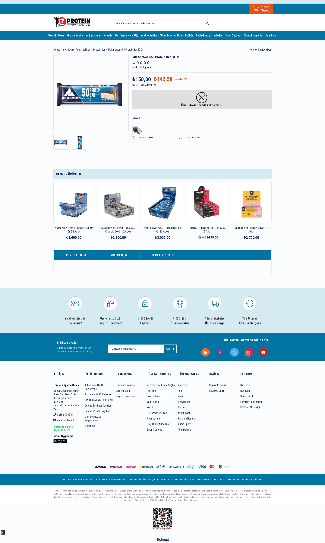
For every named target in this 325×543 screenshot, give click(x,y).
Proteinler (152, 390)
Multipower (184, 412)
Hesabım (245, 390)
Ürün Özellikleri (75, 255)
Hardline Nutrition (187, 418)
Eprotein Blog (123, 390)
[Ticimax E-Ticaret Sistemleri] (162, 540)
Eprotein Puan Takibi (251, 401)
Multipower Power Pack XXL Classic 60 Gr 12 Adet (118, 229)
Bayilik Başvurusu (218, 385)
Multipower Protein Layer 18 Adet (251, 229)
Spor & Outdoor (155, 429)
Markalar (271, 35)
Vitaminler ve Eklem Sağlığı (176, 35)
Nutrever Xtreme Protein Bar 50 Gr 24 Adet (74, 229)
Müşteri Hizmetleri (125, 396)
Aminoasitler (154, 418)
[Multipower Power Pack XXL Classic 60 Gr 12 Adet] (118, 202)
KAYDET (170, 348)
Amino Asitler (149, 35)
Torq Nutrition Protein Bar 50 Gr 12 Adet (207, 229)
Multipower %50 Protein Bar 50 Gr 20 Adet (162, 229)
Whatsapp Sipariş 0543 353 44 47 (63, 428)
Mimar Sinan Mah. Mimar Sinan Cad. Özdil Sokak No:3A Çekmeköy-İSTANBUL (66, 400)
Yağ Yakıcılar (93, 35)
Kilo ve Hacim (154, 396)
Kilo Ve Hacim (75, 35)
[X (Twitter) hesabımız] (234, 352)
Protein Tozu (56, 35)
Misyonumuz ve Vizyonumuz (93, 418)
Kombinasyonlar (253, 35)
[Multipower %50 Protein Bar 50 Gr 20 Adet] (162, 202)
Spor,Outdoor (233, 35)
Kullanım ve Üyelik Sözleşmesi (94, 387)
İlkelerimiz (90, 425)
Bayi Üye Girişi (216, 390)
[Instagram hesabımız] (249, 352)
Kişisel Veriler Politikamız (98, 394)
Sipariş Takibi (247, 396)
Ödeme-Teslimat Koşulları (98, 405)
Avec (181, 396)
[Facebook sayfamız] (220, 352)
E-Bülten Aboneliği (250, 407)
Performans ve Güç (126, 35)
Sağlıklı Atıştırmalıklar (209, 35)
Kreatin (108, 35)
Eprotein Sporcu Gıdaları (67, 385)
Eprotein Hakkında (125, 385)
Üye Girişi (245, 385)
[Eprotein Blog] (205, 352)
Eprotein (182, 385)
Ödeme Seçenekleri (162, 255)
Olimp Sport (184, 424)
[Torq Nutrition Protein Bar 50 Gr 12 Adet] (207, 202)
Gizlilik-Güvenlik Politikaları (99, 399)
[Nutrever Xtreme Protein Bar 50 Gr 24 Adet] (74, 202)
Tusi (180, 390)
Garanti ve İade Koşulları (97, 411)
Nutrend (182, 407)
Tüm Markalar (185, 429)
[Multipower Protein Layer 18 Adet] (251, 202)
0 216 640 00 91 (64, 414)
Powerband (184, 401)
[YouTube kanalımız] (263, 352)
